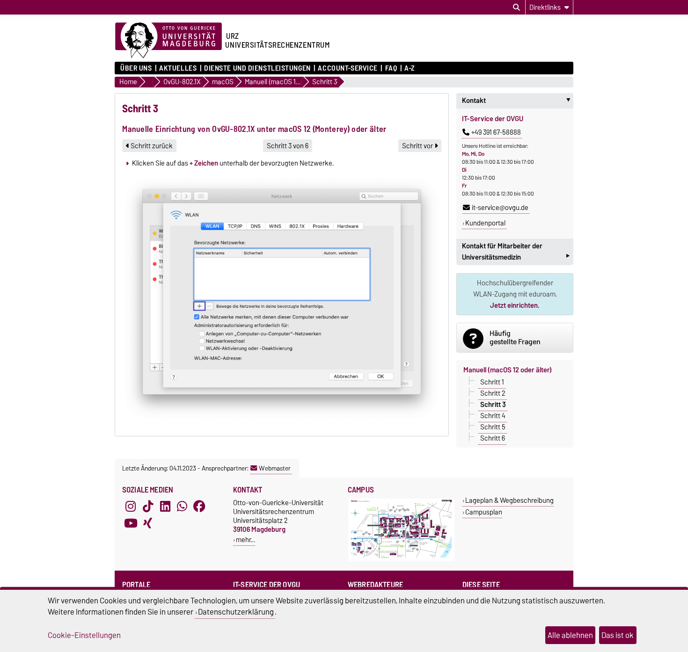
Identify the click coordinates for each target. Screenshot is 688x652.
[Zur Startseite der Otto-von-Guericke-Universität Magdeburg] (168, 40)
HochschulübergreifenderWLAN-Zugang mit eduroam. (515, 294)
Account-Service (347, 68)
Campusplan (483, 512)
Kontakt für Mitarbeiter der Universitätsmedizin (516, 252)
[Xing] (147, 523)
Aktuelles (178, 68)
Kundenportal (485, 223)
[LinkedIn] (165, 506)
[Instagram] (130, 506)
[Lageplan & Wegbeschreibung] (401, 559)
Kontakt (517, 100)
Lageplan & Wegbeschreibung (509, 500)
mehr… (245, 539)
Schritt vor (418, 146)
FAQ (391, 68)
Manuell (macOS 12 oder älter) (507, 370)
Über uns (136, 68)
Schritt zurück (151, 146)
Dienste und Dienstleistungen (257, 68)
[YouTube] (130, 523)
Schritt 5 (492, 427)
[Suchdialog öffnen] (516, 7)
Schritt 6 (492, 438)
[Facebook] (199, 506)
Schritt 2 (492, 393)
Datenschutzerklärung (236, 611)
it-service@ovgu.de (500, 207)
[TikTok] (147, 506)
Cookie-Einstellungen (84, 635)
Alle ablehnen (570, 635)
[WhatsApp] (182, 506)
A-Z (409, 68)
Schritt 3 (493, 404)
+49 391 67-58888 (496, 132)
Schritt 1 (492, 382)
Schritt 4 (492, 415)
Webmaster (275, 468)
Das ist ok (617, 635)
